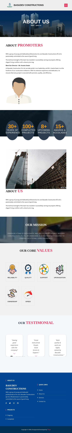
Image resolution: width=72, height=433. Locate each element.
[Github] (18, 403)
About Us (38, 25)
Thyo (49, 429)
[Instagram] (14, 403)
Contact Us (42, 401)
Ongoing (9, 415)
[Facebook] (6, 403)
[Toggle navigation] (66, 5)
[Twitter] (10, 403)
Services (41, 397)
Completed (10, 419)
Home (32, 25)
